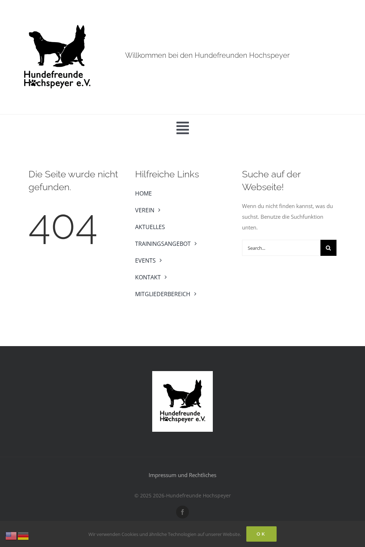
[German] (23, 535)
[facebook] (182, 512)
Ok (261, 534)
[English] (11, 535)
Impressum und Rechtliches (182, 474)
